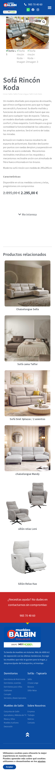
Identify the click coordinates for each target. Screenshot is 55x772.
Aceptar (9, 767)
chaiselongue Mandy (27, 474)
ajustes (41, 761)
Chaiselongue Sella (27, 309)
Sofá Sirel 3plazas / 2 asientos (27, 419)
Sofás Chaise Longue (20, 94)
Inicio (5, 94)
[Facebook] (33, 9)
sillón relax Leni (27, 529)
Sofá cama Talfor (27, 364)
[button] (49, 8)
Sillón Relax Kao (27, 583)
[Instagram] (38, 9)
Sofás (10, 94)
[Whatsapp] (28, 9)
